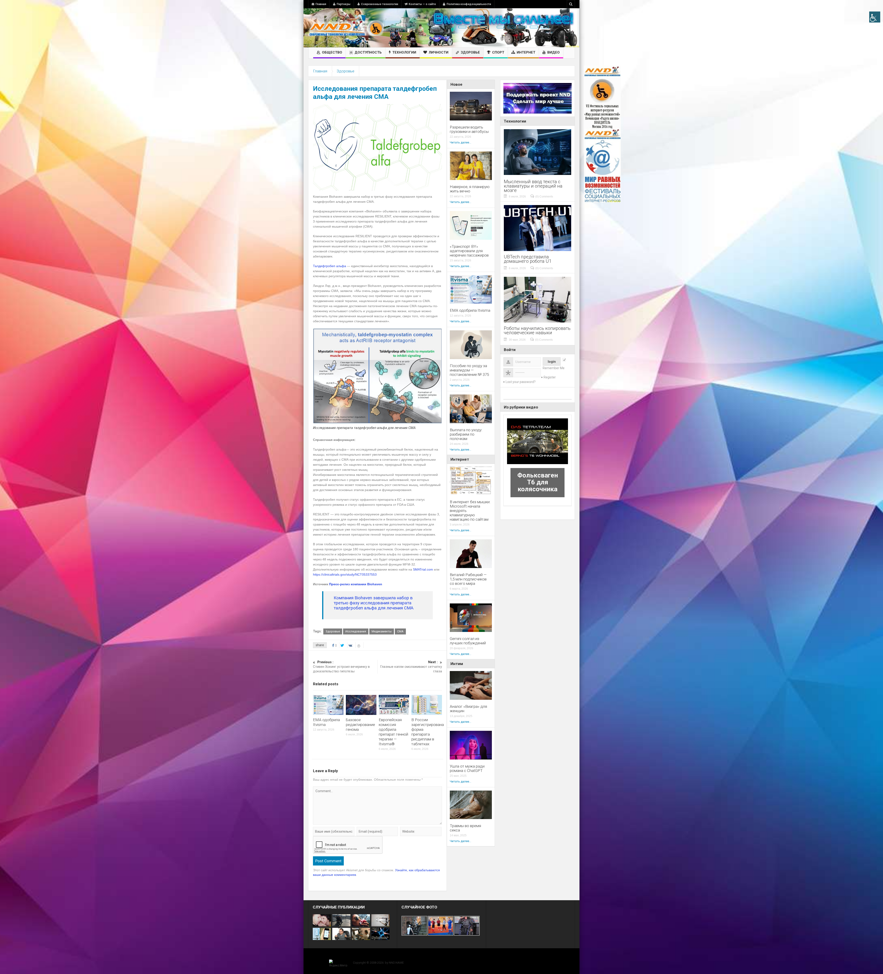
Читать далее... (460, 142)
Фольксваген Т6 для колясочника (537, 482)
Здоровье (470, 52)
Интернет (526, 52)
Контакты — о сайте (422, 4)
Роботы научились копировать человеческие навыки (537, 330)
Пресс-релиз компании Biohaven (355, 584)
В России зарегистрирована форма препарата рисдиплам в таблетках (427, 731)
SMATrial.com (423, 569)
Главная (320, 4)
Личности (438, 52)
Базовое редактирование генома (360, 724)
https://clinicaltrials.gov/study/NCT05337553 (345, 574)
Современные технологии (379, 4)
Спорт (498, 52)
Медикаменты (382, 631)
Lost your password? (521, 382)
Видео (553, 52)
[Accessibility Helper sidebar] (874, 17)
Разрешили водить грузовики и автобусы (469, 129)
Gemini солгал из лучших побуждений (468, 641)
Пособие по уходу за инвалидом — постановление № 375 (469, 370)
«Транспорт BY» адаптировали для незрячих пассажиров (469, 250)
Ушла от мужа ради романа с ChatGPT (467, 768)
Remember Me (554, 368)
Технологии (404, 52)
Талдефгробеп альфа (329, 266)
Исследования (355, 631)
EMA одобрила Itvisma (470, 310)
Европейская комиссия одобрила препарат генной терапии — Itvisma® (393, 731)
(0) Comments (544, 196)
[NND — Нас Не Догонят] (346, 28)
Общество (332, 52)
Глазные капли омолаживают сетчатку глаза (411, 666)
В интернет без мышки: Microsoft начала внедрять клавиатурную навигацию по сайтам (470, 511)
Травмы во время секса (465, 828)
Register (550, 377)
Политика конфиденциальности (469, 4)
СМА (400, 631)
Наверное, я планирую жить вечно (470, 189)
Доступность (368, 52)
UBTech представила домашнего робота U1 (527, 259)
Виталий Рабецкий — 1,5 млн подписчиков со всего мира (468, 579)
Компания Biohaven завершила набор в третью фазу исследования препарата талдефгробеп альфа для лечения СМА (373, 603)
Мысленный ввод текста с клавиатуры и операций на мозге (533, 186)
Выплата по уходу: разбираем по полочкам (466, 434)
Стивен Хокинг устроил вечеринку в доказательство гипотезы (341, 666)
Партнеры (343, 4)
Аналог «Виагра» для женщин (468, 708)
